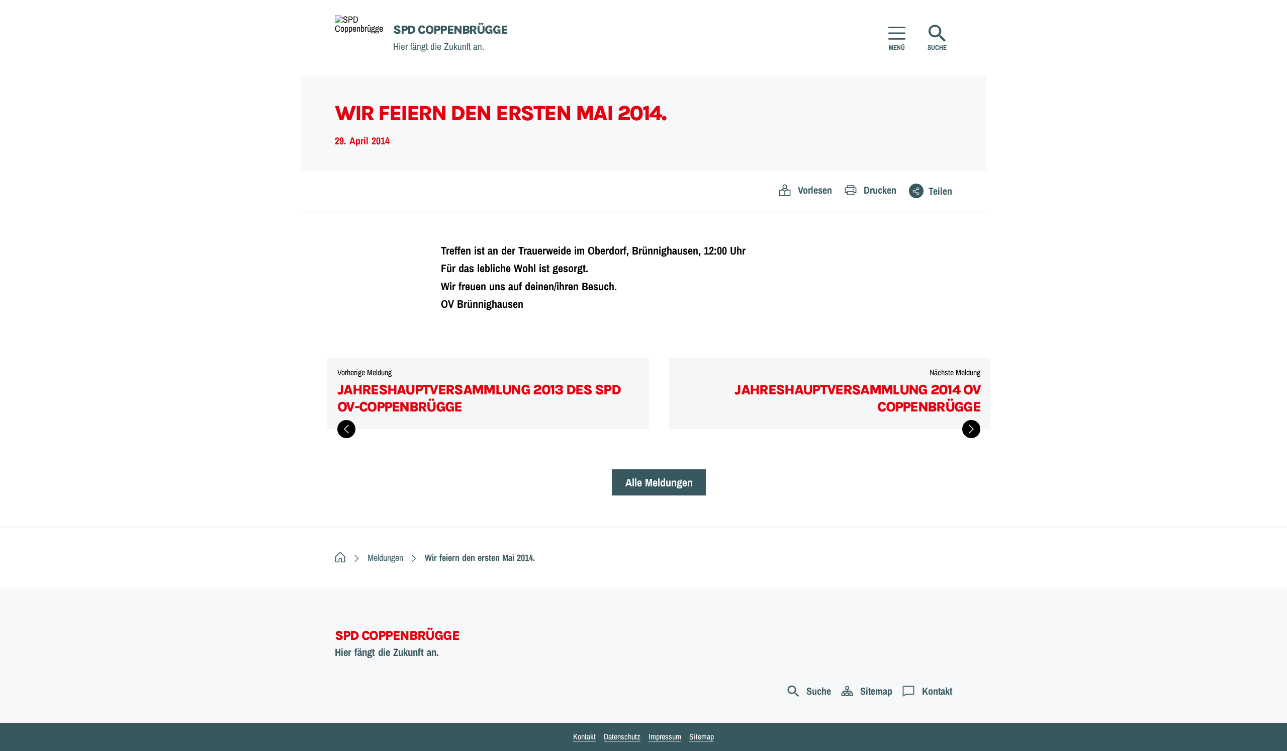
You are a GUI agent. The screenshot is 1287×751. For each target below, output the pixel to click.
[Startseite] (340, 557)
